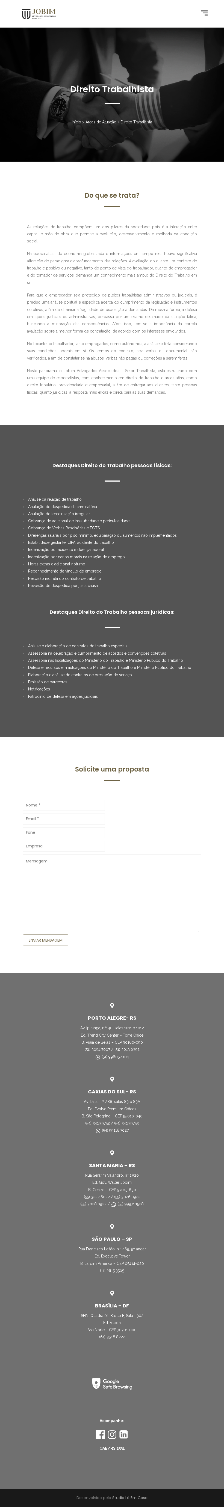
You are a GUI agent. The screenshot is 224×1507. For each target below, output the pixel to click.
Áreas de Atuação (101, 122)
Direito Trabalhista (136, 122)
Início (76, 122)
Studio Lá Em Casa (130, 1497)
